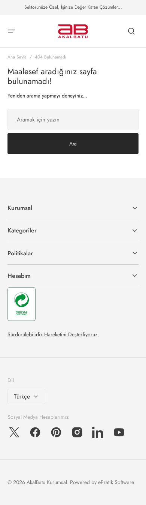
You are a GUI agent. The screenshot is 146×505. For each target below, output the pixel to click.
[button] (11, 31)
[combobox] (73, 119)
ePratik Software (116, 482)
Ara (73, 143)
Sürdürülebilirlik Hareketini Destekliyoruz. (53, 334)
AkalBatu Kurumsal (47, 482)
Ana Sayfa (17, 57)
